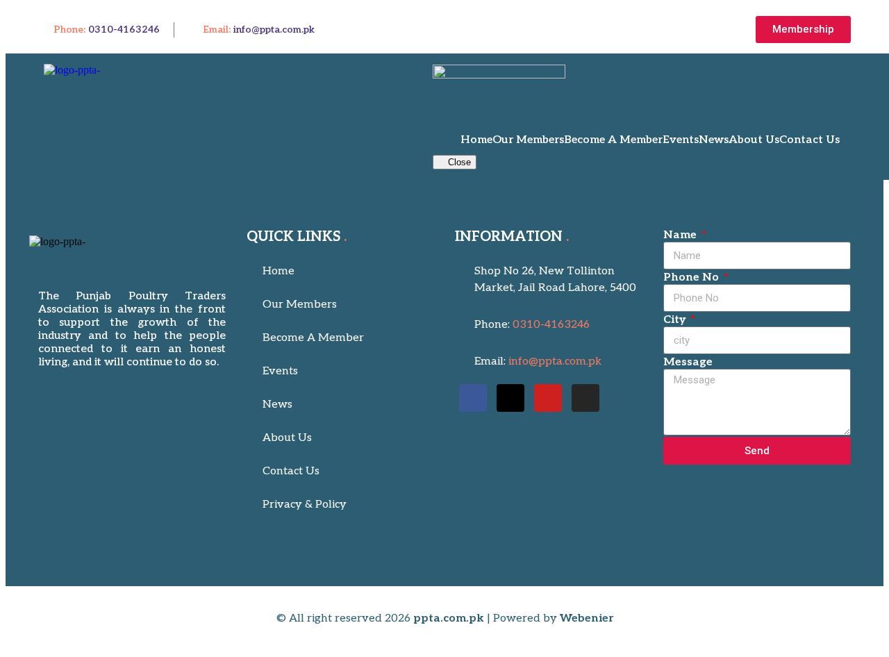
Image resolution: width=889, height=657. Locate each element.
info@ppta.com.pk (274, 29)
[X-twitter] (510, 398)
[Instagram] (585, 398)
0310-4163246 (124, 29)
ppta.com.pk (448, 618)
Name (681, 235)
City (675, 319)
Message (688, 362)
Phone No (692, 277)
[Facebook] (473, 398)
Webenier (586, 618)
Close (458, 162)
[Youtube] (548, 398)
